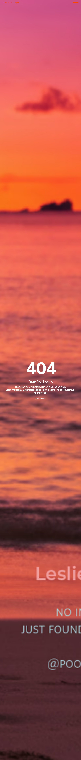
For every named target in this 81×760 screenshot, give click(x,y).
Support (16, 3)
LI (8, 3)
